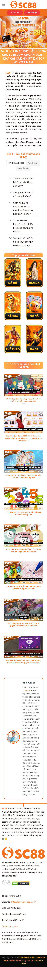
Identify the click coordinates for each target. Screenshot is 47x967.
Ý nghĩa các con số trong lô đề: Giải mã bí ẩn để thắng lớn (23, 513)
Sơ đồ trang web (10, 926)
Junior (28, 690)
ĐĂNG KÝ (15, 13)
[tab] (16, 163)
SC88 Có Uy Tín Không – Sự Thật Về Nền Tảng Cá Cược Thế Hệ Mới (23, 476)
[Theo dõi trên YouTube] (9, 882)
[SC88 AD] (23, 4)
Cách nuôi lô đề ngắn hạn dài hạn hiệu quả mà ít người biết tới (24, 587)
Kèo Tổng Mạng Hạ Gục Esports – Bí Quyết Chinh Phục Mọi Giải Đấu (23, 624)
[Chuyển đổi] (10, 178)
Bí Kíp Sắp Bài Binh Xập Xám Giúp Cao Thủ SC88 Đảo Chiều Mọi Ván (23, 400)
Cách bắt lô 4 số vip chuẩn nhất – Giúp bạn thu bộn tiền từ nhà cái (23, 550)
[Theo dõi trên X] (4, 882)
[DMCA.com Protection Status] (21, 883)
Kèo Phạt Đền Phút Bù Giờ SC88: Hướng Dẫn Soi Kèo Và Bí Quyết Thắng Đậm (23, 661)
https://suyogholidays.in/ (23, 901)
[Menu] (3, 4)
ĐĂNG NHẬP (32, 13)
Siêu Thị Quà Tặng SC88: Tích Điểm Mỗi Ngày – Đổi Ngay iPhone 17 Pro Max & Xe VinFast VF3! (23, 438)
